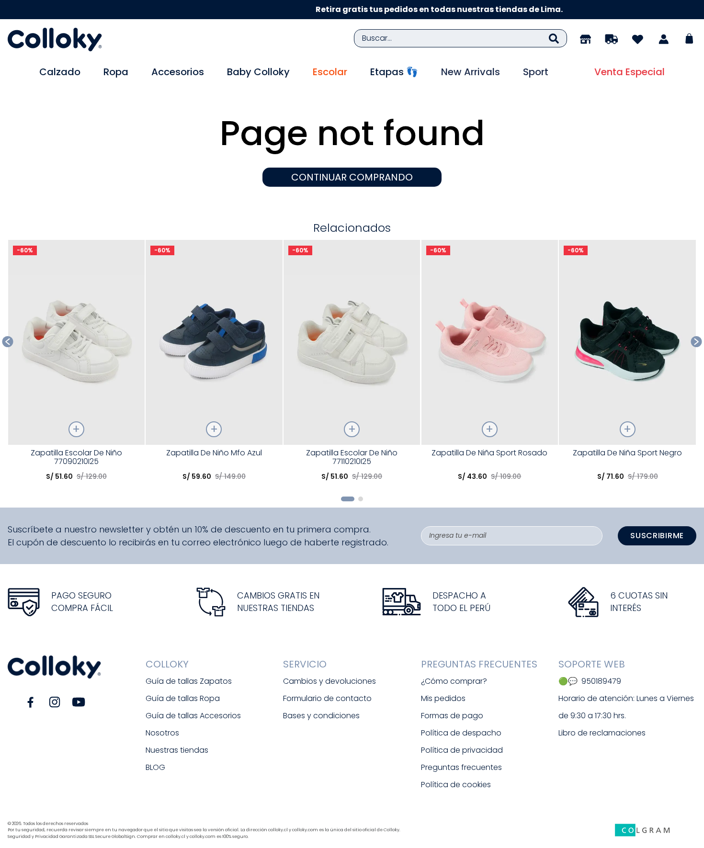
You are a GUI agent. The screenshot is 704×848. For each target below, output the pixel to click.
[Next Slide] (696, 341)
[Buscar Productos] (554, 38)
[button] (347, 499)
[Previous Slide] (7, 341)
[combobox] (460, 38)
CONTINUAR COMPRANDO (352, 177)
